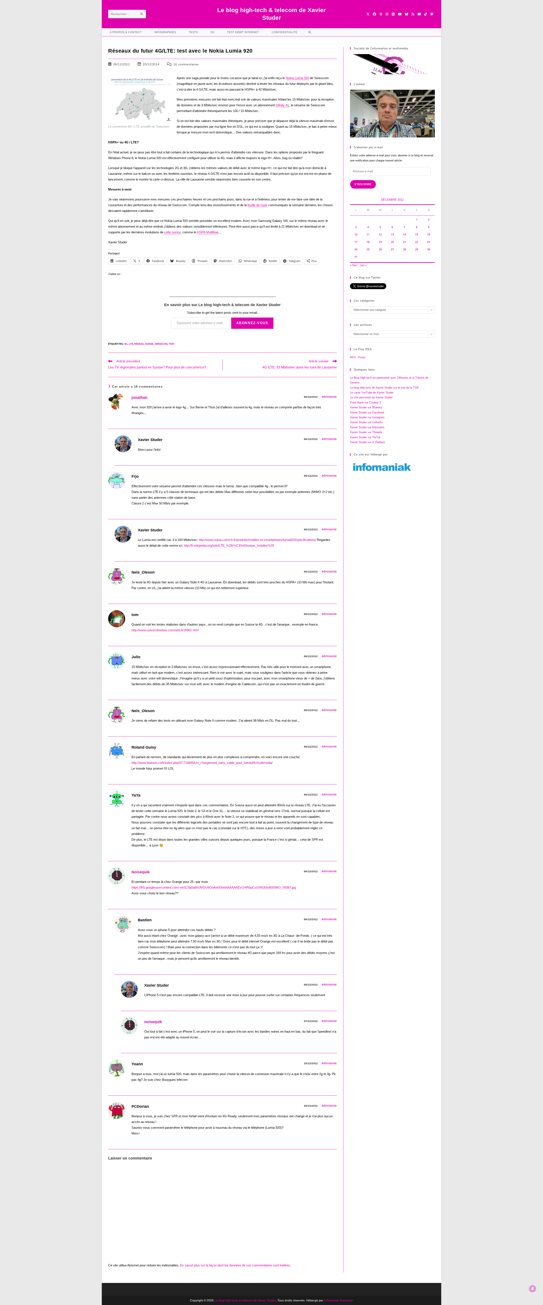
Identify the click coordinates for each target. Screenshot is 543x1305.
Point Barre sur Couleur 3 (365, 402)
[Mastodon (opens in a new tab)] (432, 14)
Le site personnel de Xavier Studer (371, 397)
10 (355, 234)
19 (380, 242)
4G (125, 344)
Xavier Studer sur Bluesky (366, 407)
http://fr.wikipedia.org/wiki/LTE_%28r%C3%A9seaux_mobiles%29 (229, 545)
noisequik (153, 1022)
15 (416, 234)
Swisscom (161, 344)
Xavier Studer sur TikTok (365, 437)
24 (355, 249)
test (172, 344)
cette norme (172, 232)
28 (404, 249)
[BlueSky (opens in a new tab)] (406, 14)
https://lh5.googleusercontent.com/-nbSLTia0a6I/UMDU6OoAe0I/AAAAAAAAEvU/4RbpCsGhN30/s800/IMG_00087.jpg (214, 887)
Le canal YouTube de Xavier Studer (371, 392)
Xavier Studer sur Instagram (367, 417)
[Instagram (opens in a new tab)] (387, 14)
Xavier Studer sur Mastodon (367, 427)
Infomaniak (331, 1300)
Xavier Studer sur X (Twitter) (367, 442)
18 (368, 242)
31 (355, 257)
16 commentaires (186, 64)
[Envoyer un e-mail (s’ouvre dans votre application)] (419, 14)
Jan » (363, 265)
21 (404, 242)
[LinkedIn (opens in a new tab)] (393, 14)
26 (380, 249)
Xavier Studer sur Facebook (367, 412)
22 (416, 242)
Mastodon (346, 1300)
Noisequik (141, 872)
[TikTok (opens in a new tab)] (426, 14)
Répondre (329, 397)
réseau (139, 344)
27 (392, 249)
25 (368, 249)
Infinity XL (282, 105)
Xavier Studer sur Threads (366, 432)
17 (355, 242)
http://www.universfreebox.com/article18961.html (165, 630)
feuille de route (257, 205)
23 (428, 242)
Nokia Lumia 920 (297, 78)
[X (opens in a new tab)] (368, 14)
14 (404, 234)
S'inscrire (363, 184)
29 (416, 249)
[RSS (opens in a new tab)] (413, 14)
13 (392, 234)
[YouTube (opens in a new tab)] (399, 14)
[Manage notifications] (532, 1288)
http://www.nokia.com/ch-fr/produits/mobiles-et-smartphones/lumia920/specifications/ (257, 540)
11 (368, 234)
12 (380, 234)
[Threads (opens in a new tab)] (381, 14)
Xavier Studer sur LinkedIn (366, 422)
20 (392, 242)
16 (428, 234)
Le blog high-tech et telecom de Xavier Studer (245, 1300)
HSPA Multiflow (207, 232)
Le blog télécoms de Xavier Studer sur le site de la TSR (384, 387)
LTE (131, 344)
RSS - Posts (357, 357)
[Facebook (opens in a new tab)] (374, 14)
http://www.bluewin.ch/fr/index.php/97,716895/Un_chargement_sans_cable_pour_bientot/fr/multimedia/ (202, 763)
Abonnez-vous (252, 323)
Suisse (149, 344)
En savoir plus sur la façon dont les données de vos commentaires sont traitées (235, 1265)
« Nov (353, 265)
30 (428, 249)
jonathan (139, 397)
